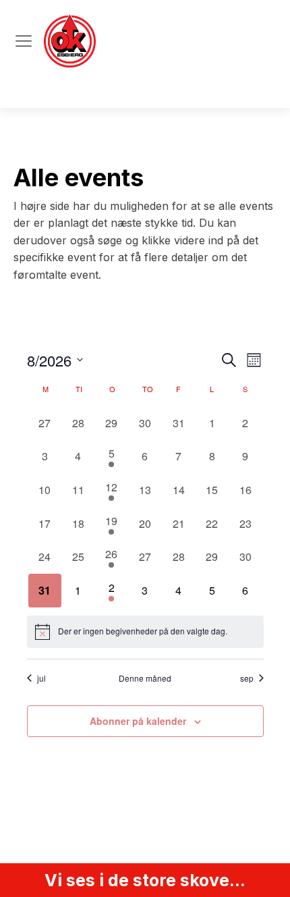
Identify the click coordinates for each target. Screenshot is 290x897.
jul (41, 678)
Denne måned (145, 678)
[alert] (145, 632)
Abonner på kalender (138, 721)
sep (247, 678)
